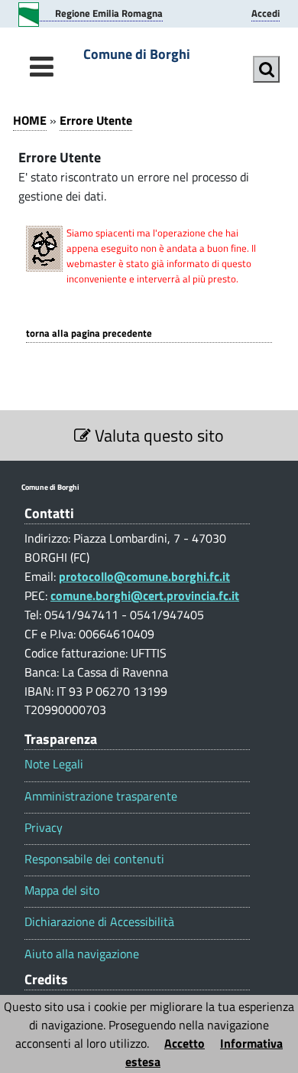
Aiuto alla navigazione (81, 954)
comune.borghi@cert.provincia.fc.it (144, 595)
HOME (30, 120)
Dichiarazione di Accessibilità (99, 922)
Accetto (184, 1043)
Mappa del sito (61, 890)
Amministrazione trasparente (100, 796)
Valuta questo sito (157, 435)
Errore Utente (96, 120)
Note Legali (53, 764)
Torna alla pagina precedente (89, 333)
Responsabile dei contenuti (94, 859)
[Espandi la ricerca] (266, 69)
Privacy (43, 827)
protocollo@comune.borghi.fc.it (144, 576)
